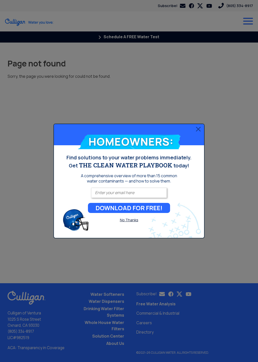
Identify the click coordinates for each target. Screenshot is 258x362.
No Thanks (129, 220)
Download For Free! (129, 208)
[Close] (198, 129)
